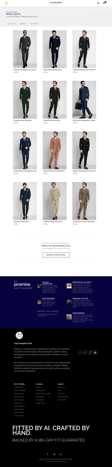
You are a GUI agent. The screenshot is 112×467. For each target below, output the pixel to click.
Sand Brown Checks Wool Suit (84, 221)
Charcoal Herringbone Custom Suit (26, 70)
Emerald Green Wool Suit (23, 120)
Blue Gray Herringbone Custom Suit (85, 120)
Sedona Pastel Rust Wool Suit (54, 171)
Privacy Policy (51, 461)
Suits (98, 15)
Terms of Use (61, 461)
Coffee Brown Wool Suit (51, 120)
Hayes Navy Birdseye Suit (52, 70)
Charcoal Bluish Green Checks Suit (85, 70)
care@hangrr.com (42, 316)
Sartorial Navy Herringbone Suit (25, 171)
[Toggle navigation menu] (5, 3)
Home (93, 15)
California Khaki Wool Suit (52, 221)
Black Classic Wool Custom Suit (84, 171)
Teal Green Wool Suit (21, 221)
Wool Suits (105, 15)
